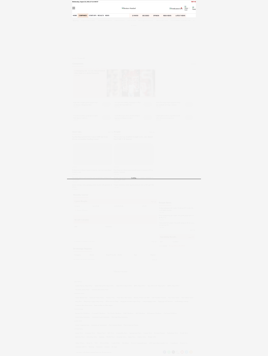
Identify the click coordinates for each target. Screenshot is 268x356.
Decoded (145, 15)
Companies (83, 15)
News (107, 15)
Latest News (180, 15)
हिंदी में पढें (193, 1)
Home (75, 15)
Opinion (156, 15)
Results (101, 15)
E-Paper (135, 15)
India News (167, 15)
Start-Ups (92, 15)
